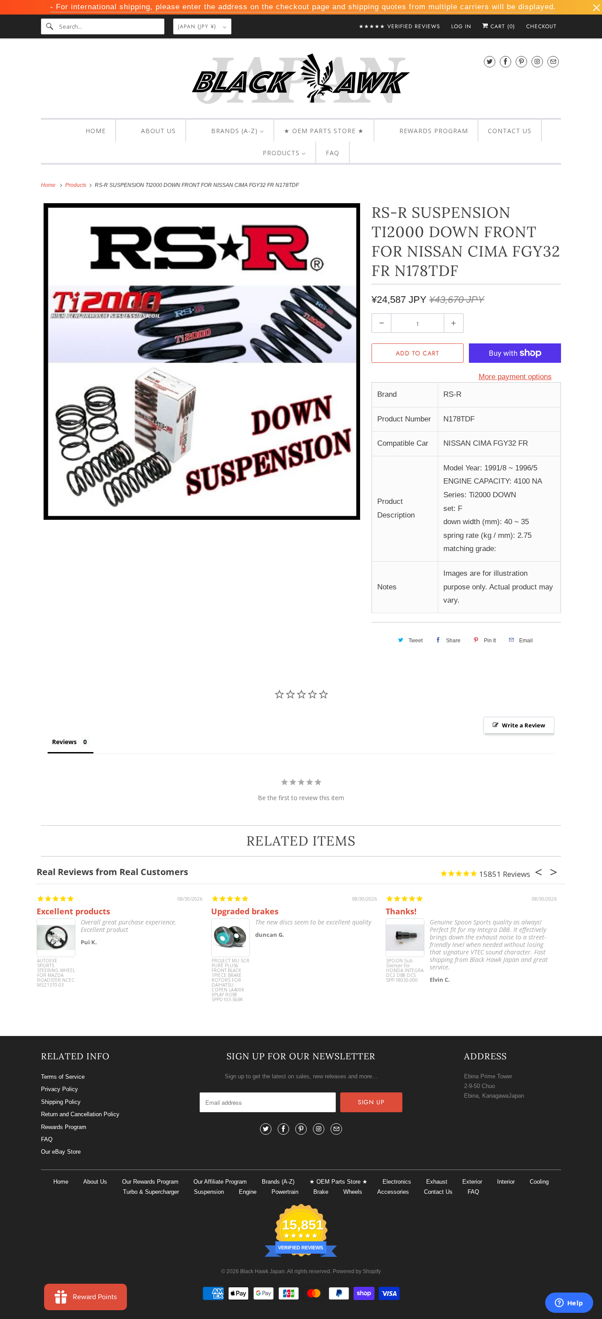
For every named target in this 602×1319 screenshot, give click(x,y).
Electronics (397, 1181)
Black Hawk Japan (262, 1271)
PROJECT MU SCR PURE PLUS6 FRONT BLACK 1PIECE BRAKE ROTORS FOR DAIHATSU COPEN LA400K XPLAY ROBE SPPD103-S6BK (230, 974)
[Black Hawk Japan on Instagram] (537, 61)
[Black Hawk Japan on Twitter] (489, 61)
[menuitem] (88, 131)
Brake (320, 1192)
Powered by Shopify (357, 1271)
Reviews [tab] (64, 742)
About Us (95, 1181)
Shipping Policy (61, 1102)
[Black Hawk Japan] (301, 80)
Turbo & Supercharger (151, 1192)
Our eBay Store (61, 1151)
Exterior (472, 1181)
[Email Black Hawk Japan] (553, 61)
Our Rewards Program (150, 1181)
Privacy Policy (59, 1089)
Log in (461, 26)
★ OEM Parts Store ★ (338, 1181)
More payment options (515, 377)
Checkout (541, 26)
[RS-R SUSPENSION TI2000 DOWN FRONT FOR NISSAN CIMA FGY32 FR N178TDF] (201, 361)
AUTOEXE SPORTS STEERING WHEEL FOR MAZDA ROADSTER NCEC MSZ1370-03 (56, 973)
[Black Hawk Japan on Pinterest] (521, 61)
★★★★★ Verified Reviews (399, 26)
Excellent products (73, 911)
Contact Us (438, 1192)
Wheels (352, 1192)
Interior (506, 1181)
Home (60, 1181)
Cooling (539, 1181)
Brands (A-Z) (278, 1181)
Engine (247, 1192)
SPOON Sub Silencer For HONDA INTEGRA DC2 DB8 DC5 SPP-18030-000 (405, 970)
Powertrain (284, 1192)
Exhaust (436, 1181)
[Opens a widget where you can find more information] (569, 1304)
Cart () (501, 26)
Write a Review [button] (523, 725)
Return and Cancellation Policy (80, 1114)
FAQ (46, 1139)
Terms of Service (63, 1076)
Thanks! (401, 911)
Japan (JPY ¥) (198, 26)
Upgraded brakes (245, 911)
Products (76, 185)
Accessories (393, 1192)
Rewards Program (63, 1127)
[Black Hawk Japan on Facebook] (505, 61)
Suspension (209, 1192)
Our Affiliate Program (220, 1181)
